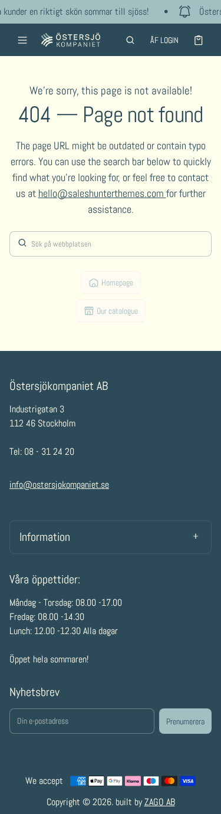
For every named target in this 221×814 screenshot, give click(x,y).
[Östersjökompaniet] (70, 39)
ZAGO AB (159, 802)
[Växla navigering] (22, 40)
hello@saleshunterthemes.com (102, 193)
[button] (130, 40)
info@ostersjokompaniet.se (59, 484)
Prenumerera (185, 721)
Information (44, 536)
